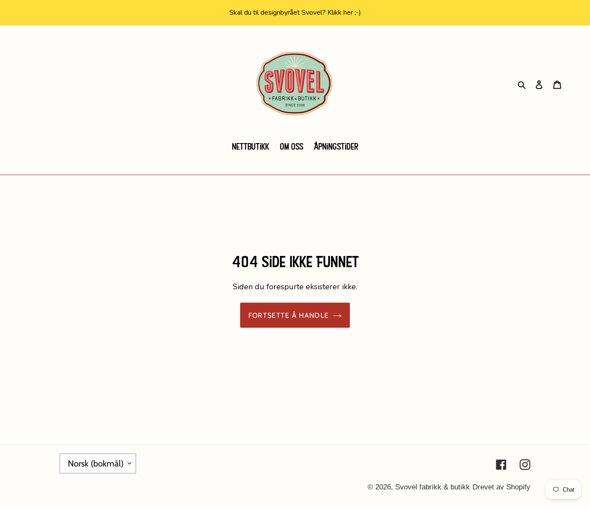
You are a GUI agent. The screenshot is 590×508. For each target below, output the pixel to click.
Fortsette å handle (288, 315)
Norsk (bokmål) (96, 463)
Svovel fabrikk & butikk (432, 487)
